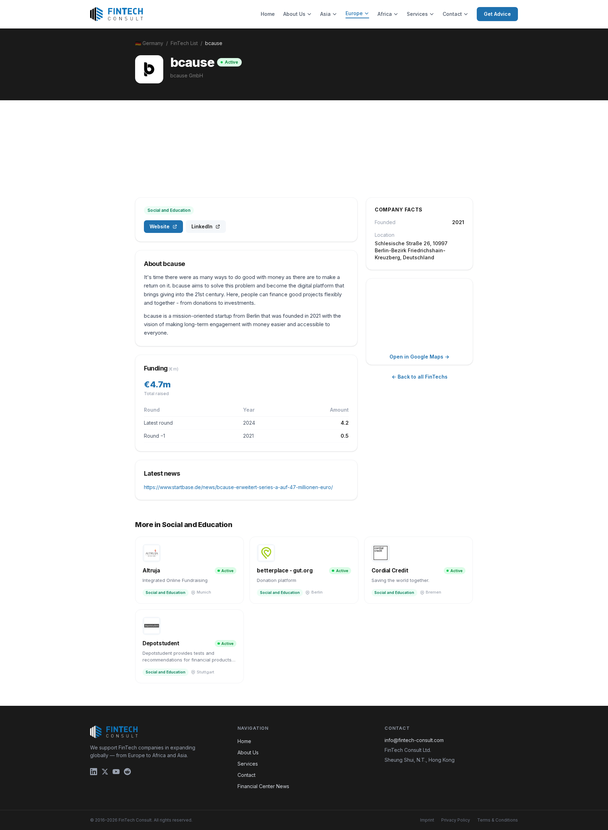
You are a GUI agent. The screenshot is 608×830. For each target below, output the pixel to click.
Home (268, 14)
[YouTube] (116, 771)
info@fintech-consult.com (414, 740)
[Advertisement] (304, 153)
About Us (294, 14)
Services (417, 14)
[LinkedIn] (93, 771)
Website (160, 226)
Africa (385, 14)
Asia (325, 14)
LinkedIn (202, 226)
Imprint (427, 820)
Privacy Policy (455, 820)
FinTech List (184, 43)
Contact (452, 14)
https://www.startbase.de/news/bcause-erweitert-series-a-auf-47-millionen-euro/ (238, 487)
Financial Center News (263, 786)
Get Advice (497, 14)
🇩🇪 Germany (149, 43)
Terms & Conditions (497, 820)
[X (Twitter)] (104, 771)
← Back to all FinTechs (420, 377)
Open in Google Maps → (419, 357)
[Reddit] (127, 771)
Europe (354, 13)
